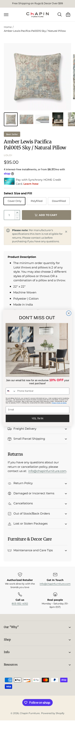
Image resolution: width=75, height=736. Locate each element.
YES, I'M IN (37, 418)
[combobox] (11, 391)
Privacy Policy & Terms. (59, 403)
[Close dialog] (68, 313)
